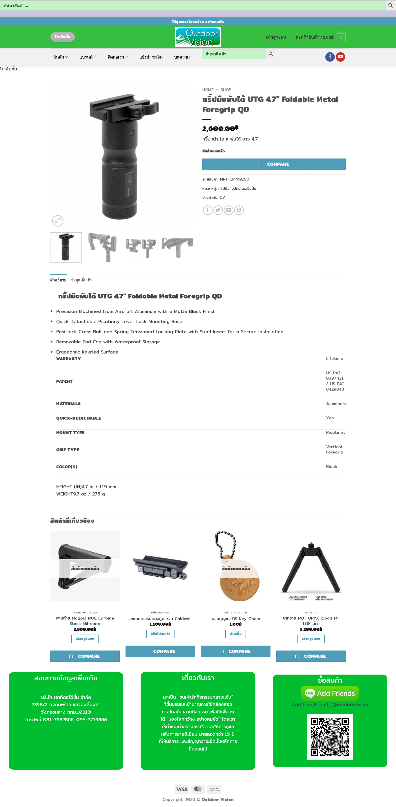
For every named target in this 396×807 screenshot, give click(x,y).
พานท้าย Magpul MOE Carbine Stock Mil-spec (85, 620)
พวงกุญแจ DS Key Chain (235, 619)
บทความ (182, 56)
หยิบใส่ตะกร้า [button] (160, 633)
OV (222, 197)
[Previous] (60, 156)
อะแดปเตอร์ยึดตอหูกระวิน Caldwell (160, 619)
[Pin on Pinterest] (239, 210)
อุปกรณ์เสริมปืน (244, 188)
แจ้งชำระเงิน (151, 57)
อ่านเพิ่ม (235, 633)
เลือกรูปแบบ (85, 638)
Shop (226, 90)
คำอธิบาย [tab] (58, 280)
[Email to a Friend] (228, 210)
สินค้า (58, 56)
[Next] (183, 156)
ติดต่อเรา (116, 56)
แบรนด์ (85, 56)
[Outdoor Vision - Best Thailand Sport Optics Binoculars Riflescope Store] (198, 37)
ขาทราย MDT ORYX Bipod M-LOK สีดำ (311, 620)
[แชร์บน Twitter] (218, 210)
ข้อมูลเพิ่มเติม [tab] (82, 280)
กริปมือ (223, 188)
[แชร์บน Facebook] (207, 210)
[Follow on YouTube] (340, 57)
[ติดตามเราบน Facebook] (330, 57)
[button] (276, 37)
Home (208, 90)
